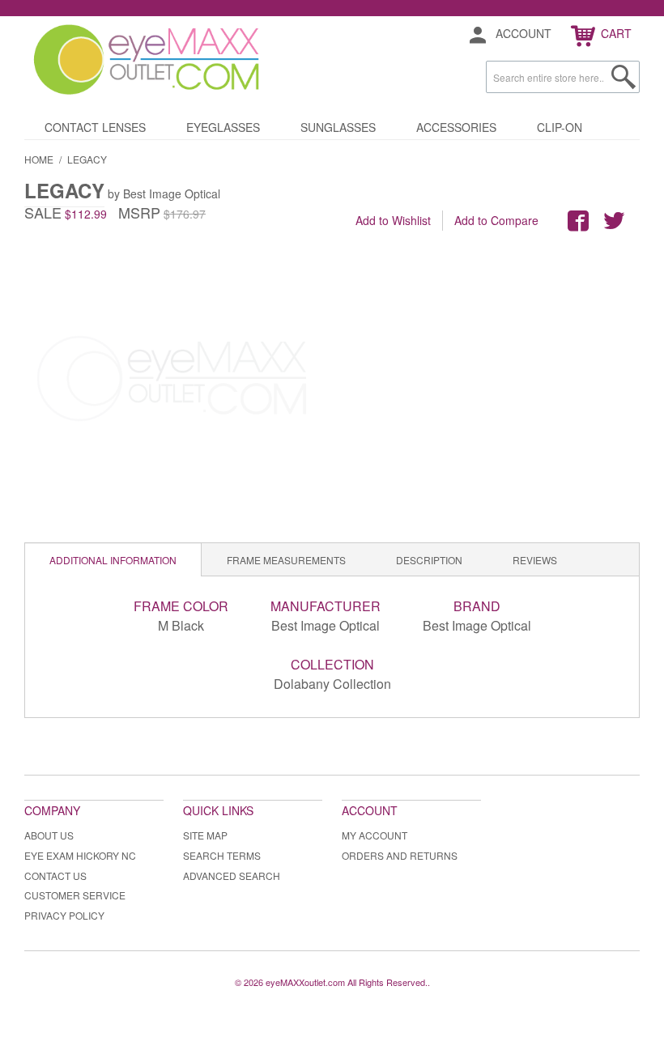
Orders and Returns (400, 855)
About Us (49, 835)
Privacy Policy (64, 915)
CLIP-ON (559, 127)
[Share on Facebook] (578, 221)
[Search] (623, 77)
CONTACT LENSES (95, 127)
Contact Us (55, 875)
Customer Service (75, 895)
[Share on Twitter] (613, 221)
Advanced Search (231, 875)
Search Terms (222, 855)
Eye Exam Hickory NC (80, 855)
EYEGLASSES (223, 127)
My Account (374, 835)
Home (38, 159)
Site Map (205, 835)
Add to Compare (496, 220)
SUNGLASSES (338, 127)
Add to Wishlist (393, 220)
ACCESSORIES (456, 127)
